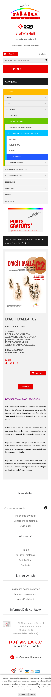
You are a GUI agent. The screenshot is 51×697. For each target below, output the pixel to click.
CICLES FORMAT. (13, 115)
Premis (25, 550)
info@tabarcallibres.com (28, 657)
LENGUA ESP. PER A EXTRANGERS (20, 127)
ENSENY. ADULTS (16, 121)
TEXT (11, 92)
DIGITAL (8, 195)
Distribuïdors (25, 560)
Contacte (25, 565)
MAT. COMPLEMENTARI (13, 176)
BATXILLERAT (11, 109)
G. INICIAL (12, 139)
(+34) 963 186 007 (25, 642)
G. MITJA (12, 151)
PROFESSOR (9, 201)
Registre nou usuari (31, 45)
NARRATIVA (9, 188)
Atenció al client (25, 599)
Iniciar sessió (17, 45)
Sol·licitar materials (25, 555)
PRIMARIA (10, 98)
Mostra (25, 386)
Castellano (20, 39)
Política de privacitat (25, 515)
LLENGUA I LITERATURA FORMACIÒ (25, 133)
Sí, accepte (23, 694)
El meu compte (26, 575)
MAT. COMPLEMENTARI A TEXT (16, 169)
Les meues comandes (25, 594)
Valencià (32, 39)
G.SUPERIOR (17, 157)
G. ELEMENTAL (14, 145)
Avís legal (25, 526)
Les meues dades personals (25, 589)
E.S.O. (9, 104)
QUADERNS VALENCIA (16, 163)
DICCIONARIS (10, 182)
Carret (11, 54)
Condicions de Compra (26, 521)
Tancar (32, 694)
